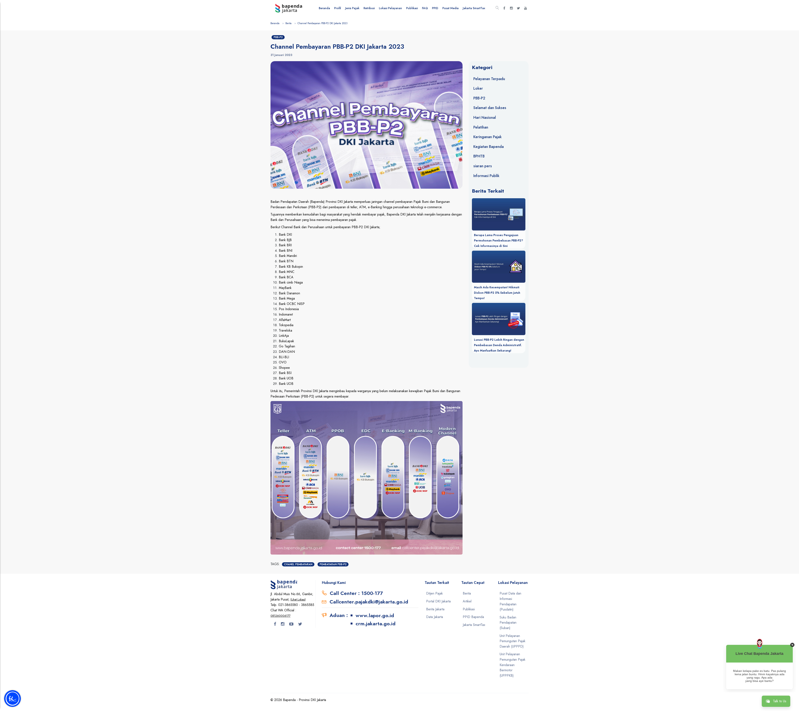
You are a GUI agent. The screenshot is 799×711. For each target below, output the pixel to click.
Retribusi (369, 8)
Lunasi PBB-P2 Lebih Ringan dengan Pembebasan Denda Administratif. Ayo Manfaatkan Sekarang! (499, 345)
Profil (337, 8)
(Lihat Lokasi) (298, 599)
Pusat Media (450, 8)
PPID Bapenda (473, 616)
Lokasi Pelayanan (390, 8)
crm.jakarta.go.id (376, 623)
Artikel (467, 601)
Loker (478, 88)
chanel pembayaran (298, 564)
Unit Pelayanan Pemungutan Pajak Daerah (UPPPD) (512, 641)
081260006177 (280, 616)
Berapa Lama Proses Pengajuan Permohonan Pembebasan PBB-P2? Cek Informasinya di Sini (498, 240)
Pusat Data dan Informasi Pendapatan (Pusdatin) (510, 601)
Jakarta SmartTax (474, 8)
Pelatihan (480, 127)
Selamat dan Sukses (489, 107)
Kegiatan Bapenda (488, 146)
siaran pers (482, 166)
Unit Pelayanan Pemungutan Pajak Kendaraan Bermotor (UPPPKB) (512, 665)
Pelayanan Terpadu (489, 79)
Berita (288, 23)
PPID (435, 8)
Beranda (324, 8)
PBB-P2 (278, 37)
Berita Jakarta (435, 609)
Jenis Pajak (352, 8)
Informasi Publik (486, 175)
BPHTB (479, 156)
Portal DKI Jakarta (438, 601)
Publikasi (412, 8)
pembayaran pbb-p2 (333, 564)
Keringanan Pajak (487, 137)
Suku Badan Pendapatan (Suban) (508, 622)
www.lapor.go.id (375, 615)
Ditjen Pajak (434, 593)
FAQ (425, 8)
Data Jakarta (434, 616)
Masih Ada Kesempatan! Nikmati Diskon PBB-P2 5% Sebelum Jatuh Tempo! (497, 292)
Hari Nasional (484, 117)
